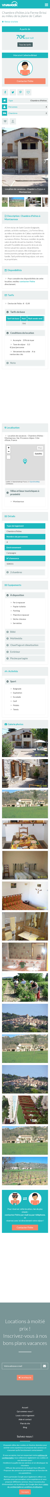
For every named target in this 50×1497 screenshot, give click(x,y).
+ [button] (8, 447)
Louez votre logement (25, 1415)
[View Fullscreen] (9, 457)
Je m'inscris (26, 1377)
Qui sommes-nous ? (25, 1411)
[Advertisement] (25, 396)
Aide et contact (25, 1419)
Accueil (25, 1407)
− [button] (8, 451)
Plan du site (25, 1423)
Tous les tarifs (25, 44)
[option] (16, 202)
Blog (25, 1427)
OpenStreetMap (35, 482)
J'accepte (25, 1492)
